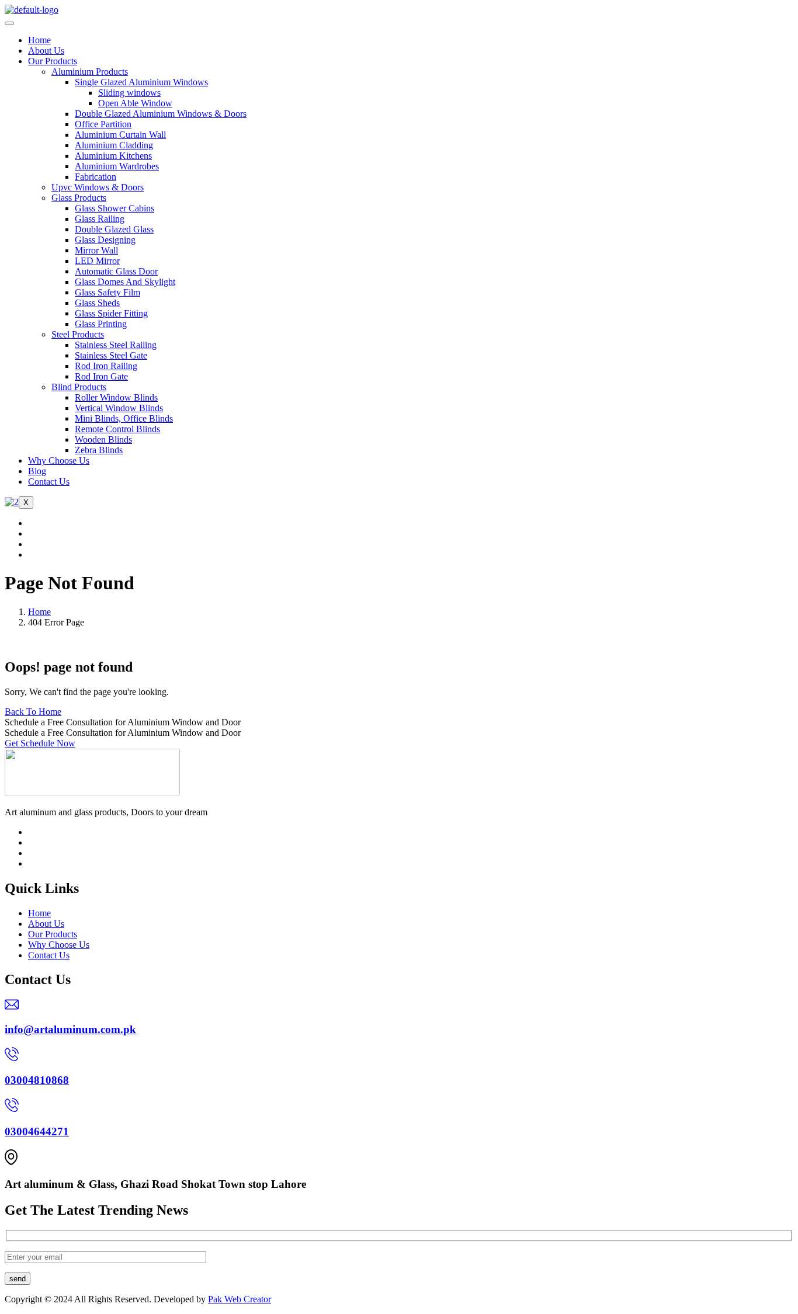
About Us (46, 50)
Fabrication (95, 177)
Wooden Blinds (103, 439)
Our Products (52, 61)
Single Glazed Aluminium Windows (141, 82)
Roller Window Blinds (116, 397)
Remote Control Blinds (117, 429)
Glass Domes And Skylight (125, 282)
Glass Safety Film (107, 292)
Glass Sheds (97, 303)
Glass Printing (101, 324)
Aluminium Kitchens (113, 156)
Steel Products (77, 334)
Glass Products (78, 198)
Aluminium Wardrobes (117, 166)
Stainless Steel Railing (116, 345)
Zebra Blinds (99, 450)
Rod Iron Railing (106, 366)
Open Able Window (135, 103)
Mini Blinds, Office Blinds (124, 418)
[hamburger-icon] (9, 23)
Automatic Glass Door (116, 271)
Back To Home (33, 712)
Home (39, 40)
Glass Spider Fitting (111, 313)
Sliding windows (129, 93)
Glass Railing (99, 219)
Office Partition (103, 124)
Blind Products (78, 387)
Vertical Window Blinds (119, 408)
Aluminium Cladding (114, 145)
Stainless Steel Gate (111, 355)
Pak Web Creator (239, 1299)
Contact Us (49, 481)
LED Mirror (97, 261)
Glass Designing (105, 240)
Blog (37, 471)
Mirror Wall (96, 250)
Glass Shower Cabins (114, 208)
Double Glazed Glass (114, 229)
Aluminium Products (89, 72)
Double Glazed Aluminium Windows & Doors (161, 114)
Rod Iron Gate (101, 376)
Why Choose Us (58, 460)
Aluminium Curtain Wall (120, 135)
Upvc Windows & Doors (97, 187)
